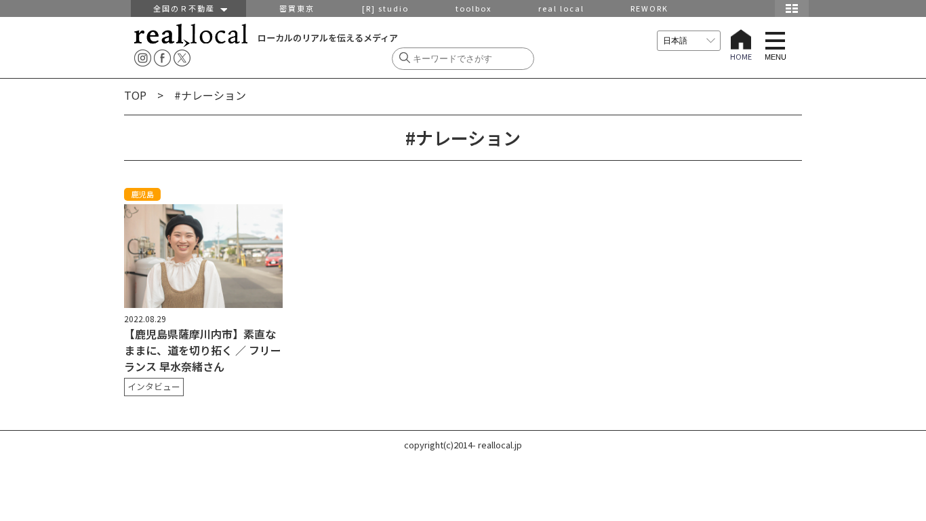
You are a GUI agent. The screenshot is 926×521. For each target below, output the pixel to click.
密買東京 (297, 8)
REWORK (649, 8)
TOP (135, 95)
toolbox (473, 8)
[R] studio (385, 8)
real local (561, 8)
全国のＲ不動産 (187, 8)
